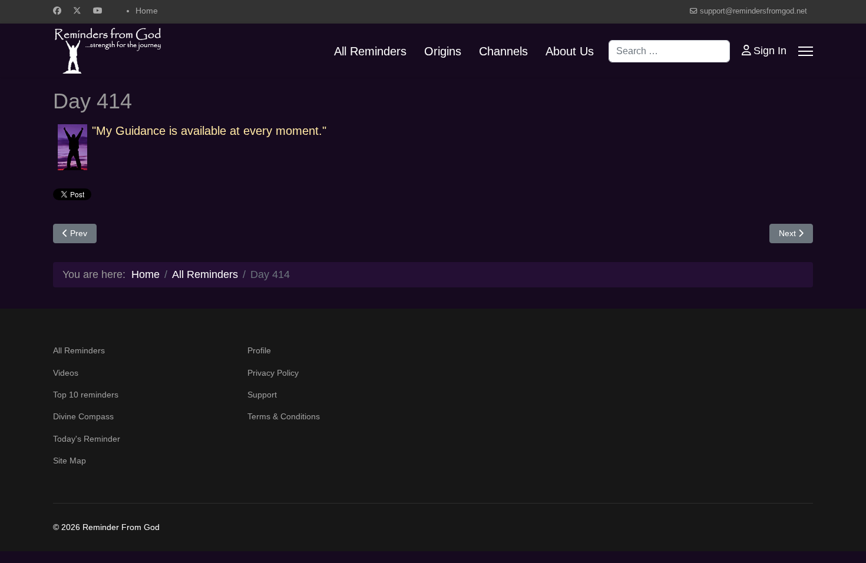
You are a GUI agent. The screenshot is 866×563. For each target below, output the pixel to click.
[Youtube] (98, 10)
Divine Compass (83, 416)
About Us (570, 51)
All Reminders (370, 51)
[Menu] (805, 51)
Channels (503, 51)
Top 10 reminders (85, 394)
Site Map (69, 460)
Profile (259, 350)
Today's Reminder (86, 438)
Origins (442, 51)
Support (262, 394)
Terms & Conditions (283, 416)
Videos (65, 372)
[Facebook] (57, 10)
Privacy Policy (273, 372)
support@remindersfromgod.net (753, 11)
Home (146, 10)
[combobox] (669, 51)
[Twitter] (77, 10)
